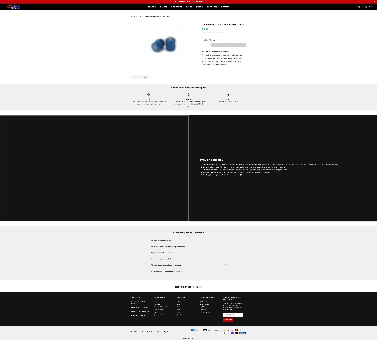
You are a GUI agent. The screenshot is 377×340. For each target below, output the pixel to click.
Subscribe (228, 319)
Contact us (203, 309)
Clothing (179, 315)
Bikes (179, 309)
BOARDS (152, 7)
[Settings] (362, 7)
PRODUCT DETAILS (140, 77)
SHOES (199, 7)
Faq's (156, 301)
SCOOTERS (176, 7)
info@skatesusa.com (142, 311)
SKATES (163, 7)
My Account (204, 301)
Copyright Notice (159, 315)
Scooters (180, 307)
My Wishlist (203, 307)
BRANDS (225, 7)
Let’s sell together (205, 312)
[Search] (359, 7)
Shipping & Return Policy (162, 307)
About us (157, 304)
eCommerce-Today (172, 332)
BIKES (189, 7)
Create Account (205, 304)
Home (133, 16)
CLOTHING (212, 7)
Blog (155, 312)
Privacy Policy (158, 309)
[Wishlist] (366, 7)
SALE (139, 16)
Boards (179, 301)
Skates (179, 304)
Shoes (179, 312)
